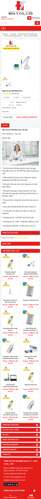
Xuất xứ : (12, 102)
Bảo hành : (12, 105)
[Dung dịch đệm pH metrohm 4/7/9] (10, 262)
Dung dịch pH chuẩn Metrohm (31, 357)
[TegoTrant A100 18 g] (31, 375)
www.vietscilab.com (18, 480)
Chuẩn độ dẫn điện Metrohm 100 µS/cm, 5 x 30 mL (30, 330)
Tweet (17, 97)
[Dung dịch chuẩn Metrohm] (31, 290)
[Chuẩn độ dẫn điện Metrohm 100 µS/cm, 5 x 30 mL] (31, 318)
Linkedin (27, 97)
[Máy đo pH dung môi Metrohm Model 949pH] (31, 262)
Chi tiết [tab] (5, 125)
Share (7, 97)
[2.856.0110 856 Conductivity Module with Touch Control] (10, 375)
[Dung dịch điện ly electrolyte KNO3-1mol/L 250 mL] (10, 403)
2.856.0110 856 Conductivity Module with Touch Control (10, 386)
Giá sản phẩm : (8, 117)
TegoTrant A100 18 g (31, 384)
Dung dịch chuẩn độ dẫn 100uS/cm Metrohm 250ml (10, 357)
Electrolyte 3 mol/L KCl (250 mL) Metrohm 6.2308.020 (10, 302)
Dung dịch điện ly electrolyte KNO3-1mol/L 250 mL (10, 414)
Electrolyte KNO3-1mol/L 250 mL (10, 329)
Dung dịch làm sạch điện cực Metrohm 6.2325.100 (30, 414)
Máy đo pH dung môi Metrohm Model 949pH (30, 273)
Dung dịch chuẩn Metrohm (30, 300)
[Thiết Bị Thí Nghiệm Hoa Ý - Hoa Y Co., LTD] (20, 14)
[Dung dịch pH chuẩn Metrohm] (31, 346)
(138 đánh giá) (15, 93)
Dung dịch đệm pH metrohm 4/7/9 (10, 273)
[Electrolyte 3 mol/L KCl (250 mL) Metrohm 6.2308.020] (10, 290)
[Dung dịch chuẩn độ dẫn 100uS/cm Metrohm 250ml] (10, 346)
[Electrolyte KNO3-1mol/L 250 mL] (10, 318)
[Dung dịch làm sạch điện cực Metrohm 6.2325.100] (31, 403)
